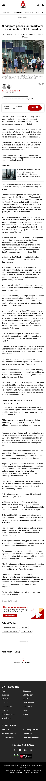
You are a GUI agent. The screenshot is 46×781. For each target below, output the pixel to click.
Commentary (7, 706)
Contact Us (27, 734)
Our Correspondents (31, 738)
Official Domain (10, 770)
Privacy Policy (36, 770)
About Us (5, 730)
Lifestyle (5, 699)
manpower (24, 627)
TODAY (5, 703)
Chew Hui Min (7, 91)
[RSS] (31, 750)
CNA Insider (28, 695)
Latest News (17, 12)
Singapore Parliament (9, 627)
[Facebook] (14, 750)
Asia (37, 12)
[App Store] (18, 755)
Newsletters (6, 718)
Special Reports (8, 714)
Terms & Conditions (23, 770)
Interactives (27, 706)
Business (5, 695)
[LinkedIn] (25, 750)
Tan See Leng (26, 631)
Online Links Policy (31, 772)
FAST (33, 108)
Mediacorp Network (30, 730)
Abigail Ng (17, 91)
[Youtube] (20, 750)
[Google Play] (15, 755)
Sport (25, 710)
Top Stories (6, 12)
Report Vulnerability (16, 772)
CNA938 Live (28, 703)
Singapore (29, 12)
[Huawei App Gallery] (26, 756)
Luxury (25, 699)
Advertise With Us (9, 734)
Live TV (5, 710)
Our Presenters (8, 738)
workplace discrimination (10, 631)
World (25, 714)
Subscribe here (10, 615)
